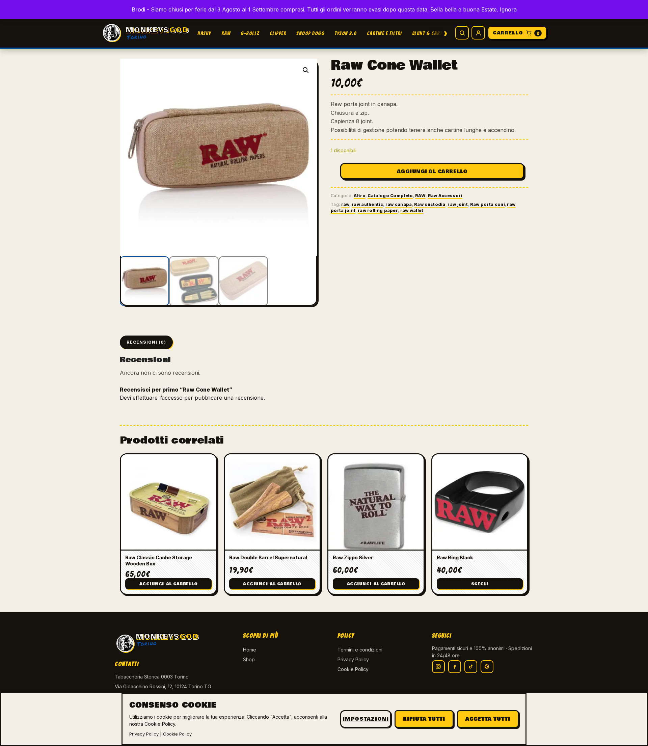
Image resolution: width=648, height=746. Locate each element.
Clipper (278, 33)
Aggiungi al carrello (432, 171)
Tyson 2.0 (345, 33)
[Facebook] (454, 666)
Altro (360, 195)
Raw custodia (430, 204)
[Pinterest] (487, 666)
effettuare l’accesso (158, 397)
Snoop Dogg (310, 33)
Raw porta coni (487, 204)
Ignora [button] (508, 9)
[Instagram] (438, 666)
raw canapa (398, 204)
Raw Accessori (445, 195)
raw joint (458, 204)
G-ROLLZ (250, 33)
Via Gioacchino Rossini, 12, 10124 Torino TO (163, 686)
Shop (249, 659)
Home (249, 649)
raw (345, 204)
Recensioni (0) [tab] (146, 342)
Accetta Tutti (487, 719)
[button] (306, 70)
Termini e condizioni (360, 649)
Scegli (479, 584)
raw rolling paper (378, 210)
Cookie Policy (353, 669)
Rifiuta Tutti (424, 719)
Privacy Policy (353, 659)
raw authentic (367, 204)
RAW (226, 33)
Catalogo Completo (390, 195)
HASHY (204, 33)
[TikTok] (470, 666)
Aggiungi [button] (168, 584)
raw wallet (412, 210)
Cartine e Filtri (384, 33)
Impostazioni (366, 719)
